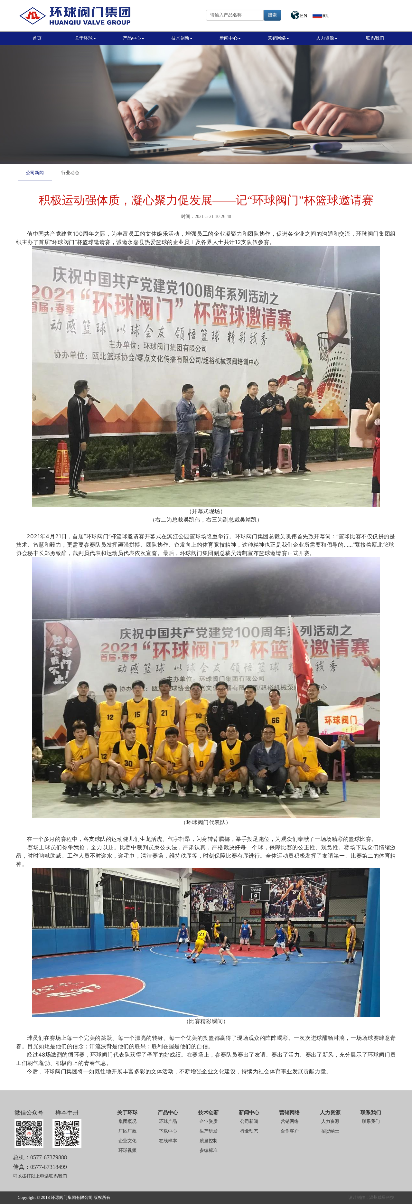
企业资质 (209, 1121)
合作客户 (290, 1131)
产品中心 (132, 38)
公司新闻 (35, 172)
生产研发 (209, 1131)
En (304, 15)
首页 (37, 38)
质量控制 (209, 1140)
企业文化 (127, 1140)
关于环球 (84, 38)
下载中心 (168, 1131)
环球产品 (168, 1121)
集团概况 (127, 1121)
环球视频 (127, 1150)
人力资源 (325, 38)
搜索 (272, 15)
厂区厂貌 (127, 1131)
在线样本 (168, 1140)
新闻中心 (229, 38)
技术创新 (180, 38)
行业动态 (70, 172)
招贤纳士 (330, 1131)
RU (326, 15)
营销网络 (277, 38)
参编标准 (209, 1150)
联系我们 (375, 38)
